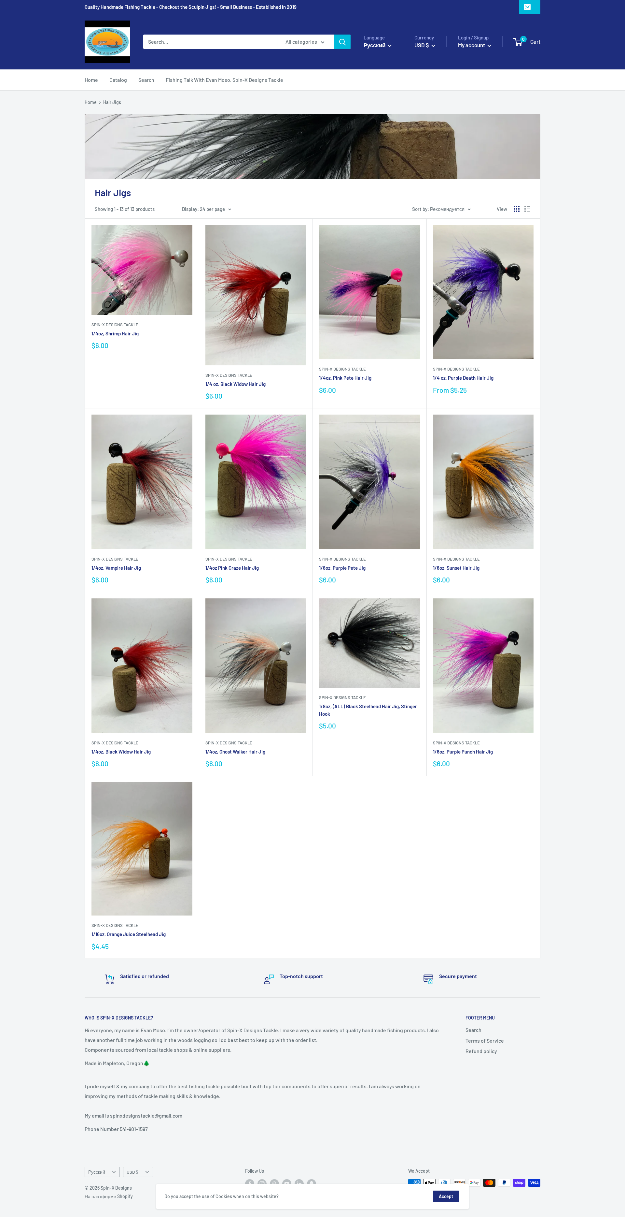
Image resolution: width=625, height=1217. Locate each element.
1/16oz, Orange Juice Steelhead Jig (128, 934)
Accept (446, 1196)
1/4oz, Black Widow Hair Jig (121, 752)
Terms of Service (484, 1040)
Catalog (118, 80)
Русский (96, 1172)
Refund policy (481, 1051)
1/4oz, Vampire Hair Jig (116, 568)
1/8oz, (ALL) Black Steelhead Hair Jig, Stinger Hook (368, 710)
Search (146, 80)
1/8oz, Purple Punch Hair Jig (463, 752)
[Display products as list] (527, 209)
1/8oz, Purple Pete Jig (342, 568)
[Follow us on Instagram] (262, 1183)
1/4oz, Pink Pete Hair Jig (345, 378)
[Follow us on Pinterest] (274, 1183)
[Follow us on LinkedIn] (299, 1183)
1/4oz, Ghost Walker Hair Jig (235, 752)
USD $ (132, 1172)
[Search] (342, 42)
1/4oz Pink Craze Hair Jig (232, 568)
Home (91, 80)
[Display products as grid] (517, 209)
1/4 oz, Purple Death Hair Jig (463, 378)
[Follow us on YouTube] (286, 1183)
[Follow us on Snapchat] (311, 1183)
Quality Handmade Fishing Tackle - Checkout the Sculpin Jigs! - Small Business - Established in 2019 (191, 7)
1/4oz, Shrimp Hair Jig (115, 333)
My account (472, 45)
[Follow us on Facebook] (249, 1183)
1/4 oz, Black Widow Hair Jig (235, 384)
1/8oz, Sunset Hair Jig (456, 568)
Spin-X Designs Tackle (114, 324)
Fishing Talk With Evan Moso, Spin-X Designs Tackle (224, 80)
